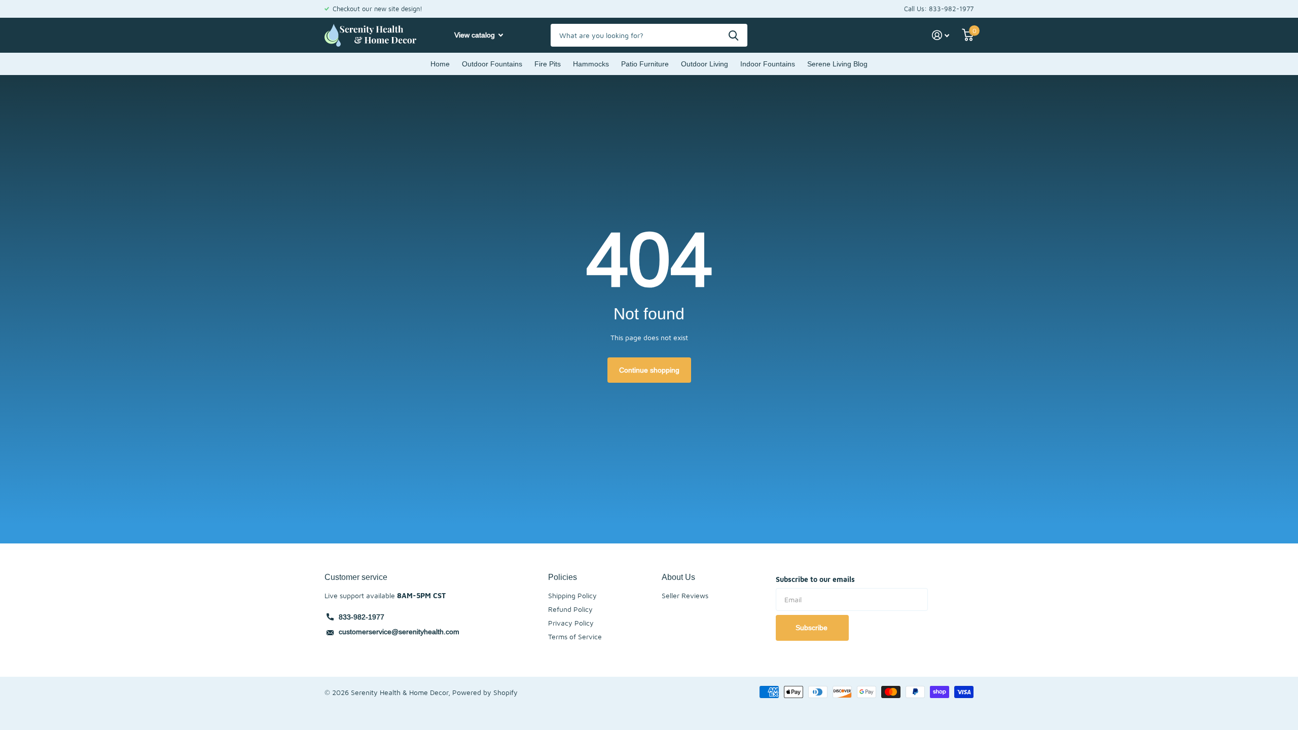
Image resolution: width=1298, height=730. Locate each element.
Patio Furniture (645, 64)
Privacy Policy (571, 622)
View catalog (475, 35)
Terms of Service (575, 636)
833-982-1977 (361, 617)
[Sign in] (941, 35)
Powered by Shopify (485, 692)
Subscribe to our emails (815, 579)
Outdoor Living (704, 64)
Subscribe (813, 628)
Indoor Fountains (767, 64)
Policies (562, 576)
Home (440, 64)
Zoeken (733, 35)
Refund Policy (570, 609)
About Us (678, 576)
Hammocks (591, 64)
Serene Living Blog (837, 64)
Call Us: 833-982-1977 (939, 9)
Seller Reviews (685, 595)
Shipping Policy (572, 595)
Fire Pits (547, 64)
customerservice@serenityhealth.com (399, 632)
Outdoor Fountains (492, 64)
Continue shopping (649, 370)
